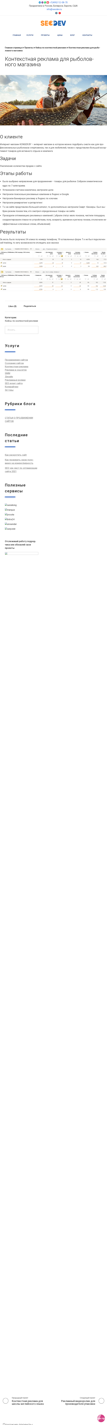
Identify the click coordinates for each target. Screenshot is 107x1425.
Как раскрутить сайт (16, 455)
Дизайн (9, 376)
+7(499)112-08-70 (58, 2)
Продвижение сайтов (16, 360)
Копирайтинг (12, 386)
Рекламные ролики (15, 380)
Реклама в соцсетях (16, 370)
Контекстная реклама (16, 366)
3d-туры (9, 390)
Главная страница (13, 48)
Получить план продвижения (101, 1418)
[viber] (42, 2)
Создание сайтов (14, 363)
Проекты (28, 48)
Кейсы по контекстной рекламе (51, 48)
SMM (7, 373)
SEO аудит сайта (14, 383)
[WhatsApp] (45, 2)
